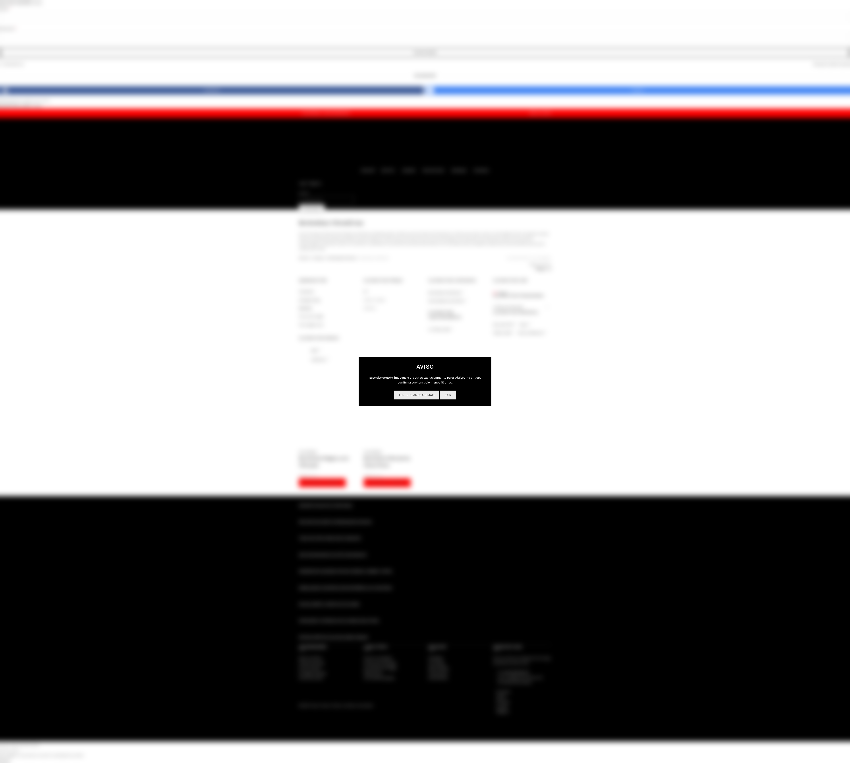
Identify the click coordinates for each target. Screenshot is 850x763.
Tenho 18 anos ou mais (417, 395)
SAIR (448, 395)
